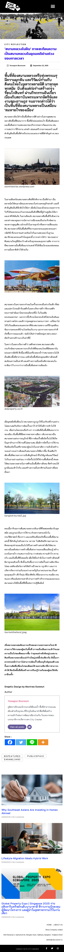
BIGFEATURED (12, 756)
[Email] (29, 727)
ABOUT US (58, 925)
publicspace (35, 756)
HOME (49, 925)
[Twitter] (21, 742)
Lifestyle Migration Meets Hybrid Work (24, 858)
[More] (43, 742)
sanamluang (12, 759)
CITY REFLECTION (15, 44)
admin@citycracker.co (54, 940)
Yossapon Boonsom (18, 701)
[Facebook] (10, 742)
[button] (52, 6)
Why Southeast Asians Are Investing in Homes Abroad (29, 811)
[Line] (32, 742)
